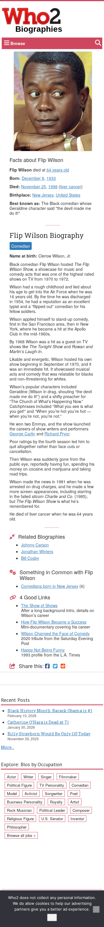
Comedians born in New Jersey (49, 586)
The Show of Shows (39, 605)
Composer (81, 810)
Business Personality (24, 802)
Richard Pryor (56, 434)
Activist (31, 793)
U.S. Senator (52, 818)
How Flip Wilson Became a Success (53, 622)
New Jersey (42, 195)
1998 (52, 186)
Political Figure (19, 785)
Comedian (20, 246)
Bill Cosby (30, 558)
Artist (74, 802)
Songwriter (53, 793)
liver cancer (70, 186)
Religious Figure (20, 818)
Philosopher (17, 827)
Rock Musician (19, 810)
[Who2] (31, 15)
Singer (46, 776)
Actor (11, 776)
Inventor (77, 818)
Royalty (56, 802)
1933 (51, 178)
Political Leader (52, 810)
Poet (74, 793)
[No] (96, 909)
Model (12, 793)
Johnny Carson (35, 545)
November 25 (33, 186)
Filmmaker (68, 776)
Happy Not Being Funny (43, 650)
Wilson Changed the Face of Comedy (55, 633)
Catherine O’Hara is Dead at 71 (38, 722)
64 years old (58, 170)
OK (52, 917)
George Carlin (22, 434)
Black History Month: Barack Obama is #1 (50, 710)
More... (7, 747)
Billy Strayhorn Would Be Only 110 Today (49, 733)
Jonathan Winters (37, 551)
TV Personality (51, 785)
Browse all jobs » (21, 835)
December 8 (33, 178)
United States (68, 195)
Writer (28, 776)
